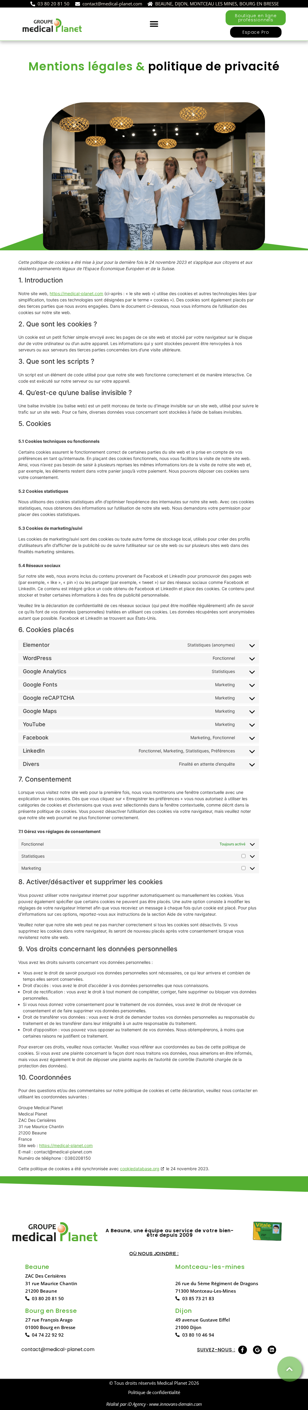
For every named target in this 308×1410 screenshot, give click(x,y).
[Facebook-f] (242, 1350)
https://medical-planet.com (76, 293)
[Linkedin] (272, 1350)
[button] (154, 24)
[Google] (257, 1350)
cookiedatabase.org (139, 1168)
